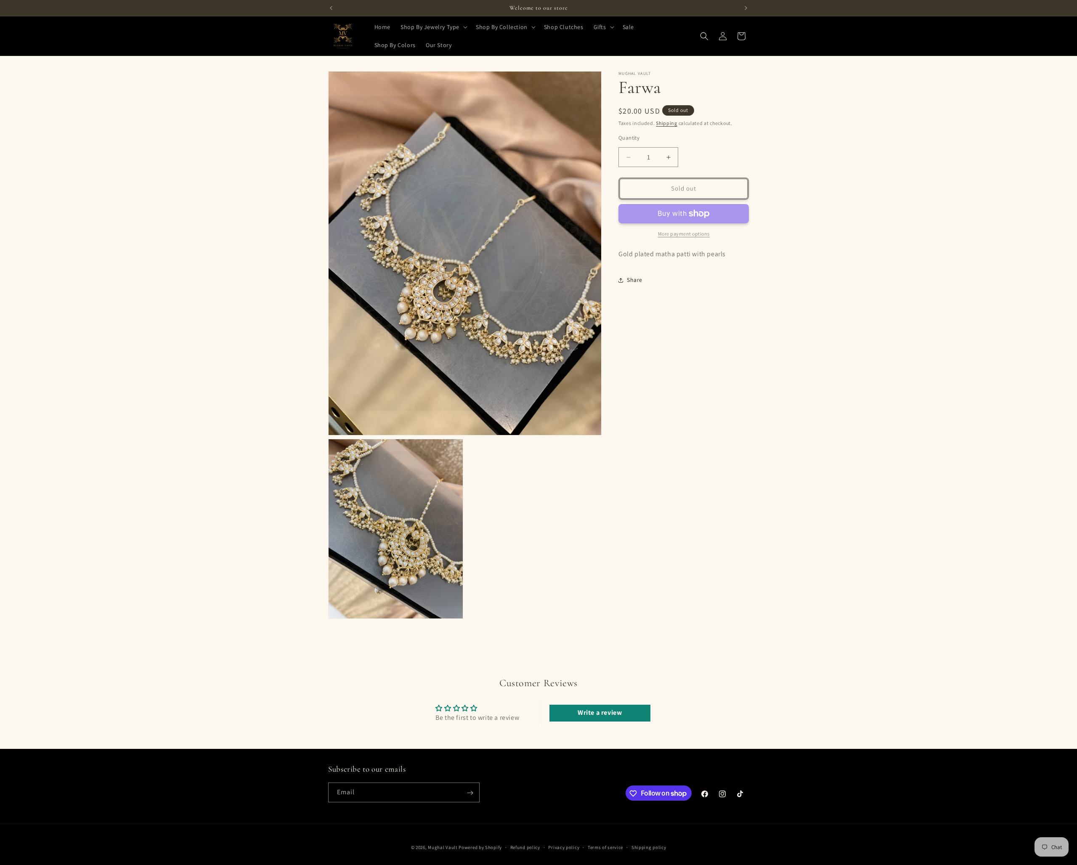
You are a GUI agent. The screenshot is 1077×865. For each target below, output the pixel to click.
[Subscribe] (470, 793)
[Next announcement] (746, 8)
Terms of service (605, 847)
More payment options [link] (684, 234)
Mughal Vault (442, 847)
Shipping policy (648, 847)
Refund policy (525, 847)
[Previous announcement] (331, 8)
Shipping (666, 123)
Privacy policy (563, 847)
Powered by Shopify (480, 847)
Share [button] (634, 280)
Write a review (600, 712)
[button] (433, 27)
